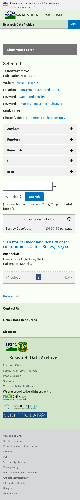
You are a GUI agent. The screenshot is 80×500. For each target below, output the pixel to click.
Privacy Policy (10, 467)
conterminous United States (39, 89)
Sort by (19, 228)
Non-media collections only (45, 117)
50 (57, 228)
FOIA (5, 456)
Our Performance (13, 441)
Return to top (12, 296)
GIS (9, 161)
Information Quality (14, 483)
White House (10, 493)
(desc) (28, 228)
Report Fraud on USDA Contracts (21, 446)
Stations (8, 381)
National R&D (12, 365)
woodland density (32, 96)
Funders (13, 139)
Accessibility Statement (15, 462)
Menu (74, 24)
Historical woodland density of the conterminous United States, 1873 (36, 244)
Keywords (15, 150)
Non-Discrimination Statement (20, 472)
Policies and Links (12, 435)
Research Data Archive (18, 24)
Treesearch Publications (18, 386)
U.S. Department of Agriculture (39, 15)
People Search (12, 376)
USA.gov (7, 488)
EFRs (11, 171)
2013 (32, 75)
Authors (13, 128)
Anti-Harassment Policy (16, 477)
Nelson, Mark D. (28, 82)
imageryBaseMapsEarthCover (40, 103)
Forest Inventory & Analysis (20, 371)
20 (52, 228)
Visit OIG (7, 451)
